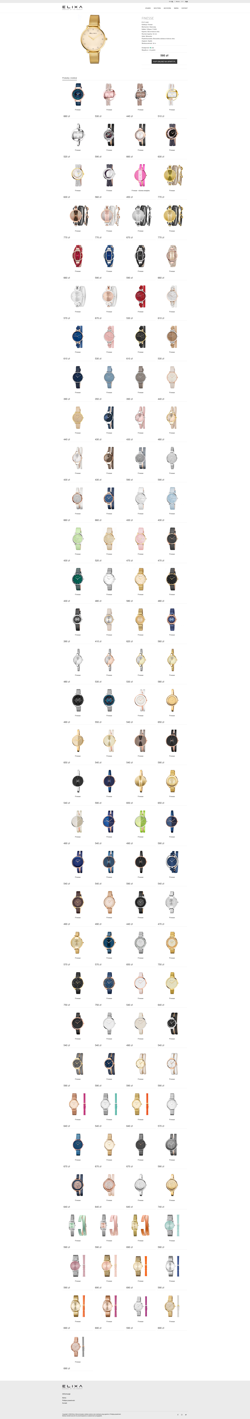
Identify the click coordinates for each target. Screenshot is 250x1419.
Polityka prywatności (68, 1400)
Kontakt (64, 1403)
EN (170, 1)
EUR (182, 1)
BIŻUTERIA (157, 8)
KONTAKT (185, 8)
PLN (186, 1)
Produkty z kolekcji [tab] (69, 78)
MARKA (176, 8)
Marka (64, 1398)
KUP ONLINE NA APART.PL (164, 61)
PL (172, 1)
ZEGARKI (148, 8)
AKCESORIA (167, 8)
